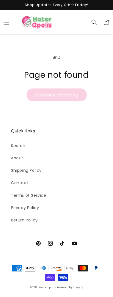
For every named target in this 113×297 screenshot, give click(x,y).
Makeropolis (47, 287)
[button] (7, 22)
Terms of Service (28, 195)
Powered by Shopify (70, 287)
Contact (19, 182)
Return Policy (24, 220)
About (17, 158)
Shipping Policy (26, 170)
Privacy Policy (25, 207)
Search (18, 145)
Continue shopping (56, 95)
